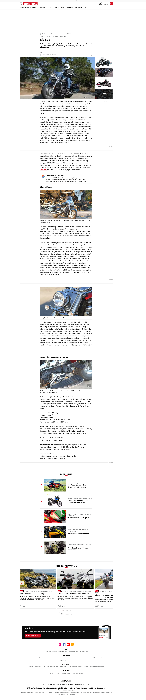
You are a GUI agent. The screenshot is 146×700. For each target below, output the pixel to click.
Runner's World (61, 694)
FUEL (73, 673)
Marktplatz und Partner (50, 658)
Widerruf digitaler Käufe (66, 660)
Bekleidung (42, 7)
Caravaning (49, 692)
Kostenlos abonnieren (32, 636)
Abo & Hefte (79, 673)
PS (58, 673)
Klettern (68, 692)
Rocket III (43, 170)
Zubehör (50, 7)
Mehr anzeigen (65, 614)
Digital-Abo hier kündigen (99, 658)
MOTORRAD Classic (65, 673)
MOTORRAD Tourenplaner (64, 658)
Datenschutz (63, 666)
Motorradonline (93, 692)
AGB (43, 666)
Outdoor (101, 692)
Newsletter (39, 658)
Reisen (62, 7)
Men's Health (84, 692)
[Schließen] (90, 175)
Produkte (77, 0)
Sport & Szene (78, 7)
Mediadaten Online (62, 651)
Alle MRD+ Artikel (24, 7)
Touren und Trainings (50, 651)
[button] (57, 78)
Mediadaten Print (73, 651)
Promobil (108, 692)
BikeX (43, 692)
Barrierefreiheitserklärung (97, 666)
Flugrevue (62, 692)
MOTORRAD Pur (87, 658)
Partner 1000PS (84, 651)
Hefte (72, 0)
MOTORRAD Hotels (30, 658)
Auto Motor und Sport (34, 692)
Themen (86, 666)
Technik (57, 7)
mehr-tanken (75, 692)
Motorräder (33, 7)
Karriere (80, 666)
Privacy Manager (72, 666)
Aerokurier (23, 692)
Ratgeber (69, 7)
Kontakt (31, 666)
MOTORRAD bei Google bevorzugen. (75, 181)
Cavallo (56, 692)
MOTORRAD (53, 673)
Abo (68, 0)
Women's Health (71, 694)
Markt (86, 7)
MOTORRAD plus (77, 658)
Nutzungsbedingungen (52, 666)
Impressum (38, 666)
